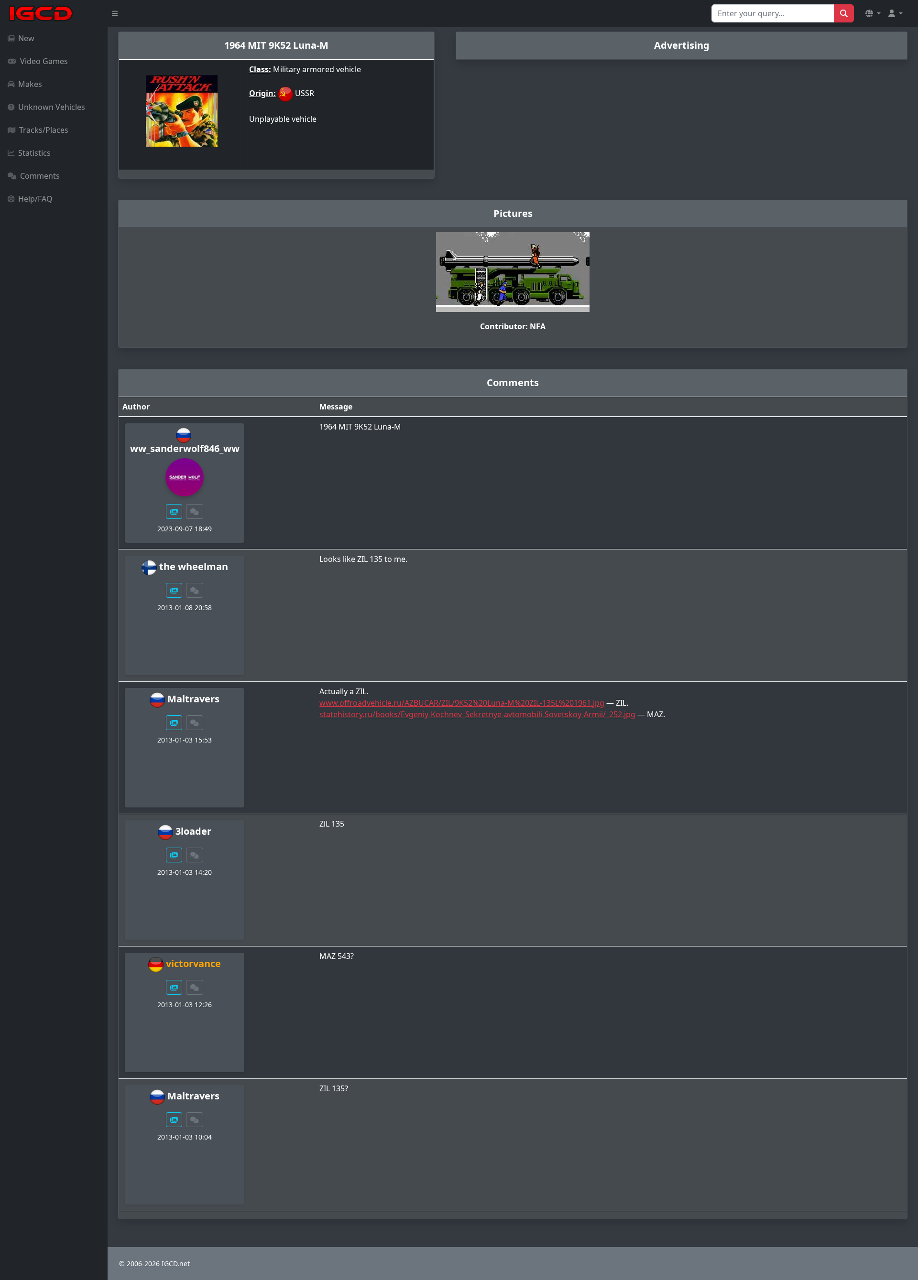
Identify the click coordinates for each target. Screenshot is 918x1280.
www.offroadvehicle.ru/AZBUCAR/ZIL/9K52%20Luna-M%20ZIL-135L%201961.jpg (461, 703)
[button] (873, 13)
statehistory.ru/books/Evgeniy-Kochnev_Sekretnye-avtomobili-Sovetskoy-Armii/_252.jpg (477, 714)
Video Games (44, 61)
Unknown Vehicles (51, 107)
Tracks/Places (43, 130)
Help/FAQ (35, 199)
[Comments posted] (194, 511)
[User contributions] (174, 511)
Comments (40, 176)
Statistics (34, 153)
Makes (30, 84)
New (26, 38)
